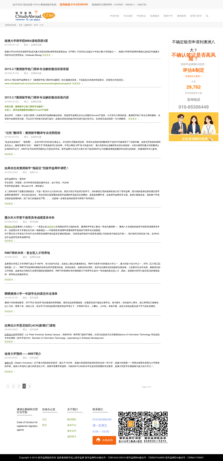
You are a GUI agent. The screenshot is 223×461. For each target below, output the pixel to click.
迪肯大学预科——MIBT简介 (23, 353)
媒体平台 (71, 425)
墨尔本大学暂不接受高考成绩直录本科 (30, 217)
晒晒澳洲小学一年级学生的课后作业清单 (31, 293)
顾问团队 (71, 419)
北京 (44, 419)
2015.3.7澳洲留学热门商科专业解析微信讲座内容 (37, 97)
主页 (20, 25)
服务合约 (71, 430)
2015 (36, 25)
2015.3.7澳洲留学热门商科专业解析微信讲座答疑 (37, 69)
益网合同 (28, 25)
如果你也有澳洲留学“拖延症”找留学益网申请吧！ (37, 168)
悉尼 (44, 425)
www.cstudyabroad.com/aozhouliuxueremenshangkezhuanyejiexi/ (38, 83)
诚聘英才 (71, 436)
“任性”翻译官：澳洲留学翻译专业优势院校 (32, 133)
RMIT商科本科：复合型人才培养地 (27, 253)
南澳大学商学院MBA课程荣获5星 (26, 41)
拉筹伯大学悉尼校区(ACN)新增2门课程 (30, 325)
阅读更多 (46, 54)
